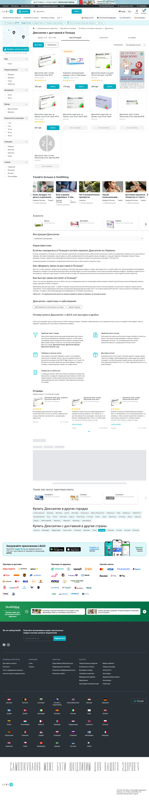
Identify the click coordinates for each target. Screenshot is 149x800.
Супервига (48, 495)
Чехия (94, 530)
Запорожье (85, 513)
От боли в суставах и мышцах (90, 28)
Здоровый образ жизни (111, 677)
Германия (110, 530)
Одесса (71, 517)
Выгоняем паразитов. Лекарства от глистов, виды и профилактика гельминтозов (135, 196)
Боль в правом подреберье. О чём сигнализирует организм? (64, 196)
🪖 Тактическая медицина (106, 18)
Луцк (48, 517)
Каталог (6, 6)
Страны (31, 667)
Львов (55, 517)
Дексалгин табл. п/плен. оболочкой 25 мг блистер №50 (47, 157)
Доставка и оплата (28, 6)
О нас (62, 6)
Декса (46, 221)
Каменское (110, 513)
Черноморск (86, 520)
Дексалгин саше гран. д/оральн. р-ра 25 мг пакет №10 (47, 115)
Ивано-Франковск (97, 513)
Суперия (83, 495)
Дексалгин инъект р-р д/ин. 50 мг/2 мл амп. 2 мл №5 (102, 74)
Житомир (74, 513)
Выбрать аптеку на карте (17, 49)
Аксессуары (107, 680)
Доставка (38, 45)
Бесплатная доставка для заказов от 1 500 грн (86, 23)
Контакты (14, 6)
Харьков (137, 517)
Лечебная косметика (86, 673)
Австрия (127, 530)
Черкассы (57, 520)
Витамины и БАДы (48, 18)
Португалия (67, 530)
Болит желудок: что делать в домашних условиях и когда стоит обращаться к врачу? (42, 196)
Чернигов (66, 520)
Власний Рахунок (107, 6)
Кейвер (118, 221)
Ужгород (122, 517)
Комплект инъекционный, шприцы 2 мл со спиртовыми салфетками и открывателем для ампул (75, 76)
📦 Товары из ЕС (87, 18)
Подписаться (59, 638)
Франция (86, 530)
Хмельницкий (46, 520)
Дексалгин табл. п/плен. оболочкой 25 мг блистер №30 (132, 115)
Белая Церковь (39, 513)
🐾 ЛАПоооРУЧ (125, 18)
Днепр (66, 513)
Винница (59, 513)
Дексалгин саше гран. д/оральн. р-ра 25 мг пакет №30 (75, 115)
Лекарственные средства (12, 18)
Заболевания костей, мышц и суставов (49, 307)
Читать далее (77, 424)
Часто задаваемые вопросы (47, 6)
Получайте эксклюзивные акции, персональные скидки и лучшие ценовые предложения (43, 631)
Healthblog (142, 6)
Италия (119, 530)
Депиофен (84, 221)
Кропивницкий (39, 517)
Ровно (97, 517)
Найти (76, 11)
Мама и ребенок (108, 663)
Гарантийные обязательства (62, 663)
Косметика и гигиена (31, 18)
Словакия (77, 530)
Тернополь (112, 517)
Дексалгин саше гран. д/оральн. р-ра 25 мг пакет (101, 115)
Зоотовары (107, 673)
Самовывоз (52, 45)
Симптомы (106, 684)
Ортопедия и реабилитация (89, 684)
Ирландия (45, 530)
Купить (53, 86)
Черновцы (76, 520)
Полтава (90, 517)
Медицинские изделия (87, 677)
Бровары (50, 513)
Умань (130, 517)
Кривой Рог (137, 513)
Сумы (104, 517)
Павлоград (80, 517)
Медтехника (83, 680)
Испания (136, 530)
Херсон (36, 520)
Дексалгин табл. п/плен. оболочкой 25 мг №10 (44, 74)
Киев (118, 513)
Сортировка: (118, 45)
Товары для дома (109, 667)
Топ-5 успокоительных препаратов (89, 196)
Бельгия (36, 530)
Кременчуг (126, 513)
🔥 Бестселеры (139, 18)
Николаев (63, 517)
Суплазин (119, 495)
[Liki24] (8, 785)
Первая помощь (74, 307)
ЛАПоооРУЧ (107, 670)
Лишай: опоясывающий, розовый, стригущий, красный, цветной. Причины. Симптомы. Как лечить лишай (112, 196)
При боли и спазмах (68, 28)
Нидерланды (56, 530)
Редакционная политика (61, 667)
